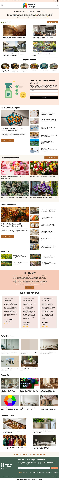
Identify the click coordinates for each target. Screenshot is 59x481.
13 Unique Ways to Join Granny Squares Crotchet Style (12, 129)
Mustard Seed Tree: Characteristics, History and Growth (19, 256)
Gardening (53, 71)
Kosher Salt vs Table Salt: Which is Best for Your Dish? (48, 225)
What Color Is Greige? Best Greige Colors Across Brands (43, 38)
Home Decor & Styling (24, 71)
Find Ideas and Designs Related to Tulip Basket (42, 176)
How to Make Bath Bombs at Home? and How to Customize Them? (49, 121)
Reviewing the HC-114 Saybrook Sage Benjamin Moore (8, 392)
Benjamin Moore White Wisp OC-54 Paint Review (28, 408)
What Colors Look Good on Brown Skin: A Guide (14, 448)
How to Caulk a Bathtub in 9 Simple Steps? (48, 128)
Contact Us (35, 472)
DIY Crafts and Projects (5, 71)
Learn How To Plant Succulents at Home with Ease (14, 197)
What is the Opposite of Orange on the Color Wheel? (9, 408)
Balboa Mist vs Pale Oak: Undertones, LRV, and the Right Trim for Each (10, 369)
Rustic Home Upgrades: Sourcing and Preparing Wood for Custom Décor (49, 135)
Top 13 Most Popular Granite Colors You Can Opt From (48, 246)
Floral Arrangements (14, 71)
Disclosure (55, 472)
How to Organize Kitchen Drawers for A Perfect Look (14, 431)
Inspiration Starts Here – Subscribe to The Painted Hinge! (13, 1)
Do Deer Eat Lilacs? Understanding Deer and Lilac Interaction (49, 263)
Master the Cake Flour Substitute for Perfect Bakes (48, 232)
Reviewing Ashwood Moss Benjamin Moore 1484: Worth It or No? (43, 448)
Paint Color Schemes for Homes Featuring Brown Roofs (48, 408)
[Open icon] (54, 1)
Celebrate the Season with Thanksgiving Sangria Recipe (12, 225)
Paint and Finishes (44, 70)
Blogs (30, 472)
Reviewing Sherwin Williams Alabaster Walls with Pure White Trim (48, 352)
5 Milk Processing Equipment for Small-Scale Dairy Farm (48, 210)
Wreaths (34, 71)
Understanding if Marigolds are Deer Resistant (20, 263)
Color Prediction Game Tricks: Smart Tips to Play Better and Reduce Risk (29, 392)
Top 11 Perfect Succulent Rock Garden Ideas (44, 54)
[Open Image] (29, 344)
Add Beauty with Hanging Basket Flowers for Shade (43, 197)
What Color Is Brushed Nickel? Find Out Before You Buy (44, 431)
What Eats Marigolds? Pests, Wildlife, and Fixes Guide (48, 256)
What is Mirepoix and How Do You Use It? (48, 217)
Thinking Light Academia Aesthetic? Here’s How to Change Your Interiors (47, 392)
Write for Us (41, 472)
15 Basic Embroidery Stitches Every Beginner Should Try (48, 113)
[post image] (35, 113)
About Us (25, 472)
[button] (2, 5)
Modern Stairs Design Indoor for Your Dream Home (14, 38)
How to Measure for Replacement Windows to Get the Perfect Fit (49, 150)
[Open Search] (57, 5)
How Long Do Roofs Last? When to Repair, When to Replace (47, 142)
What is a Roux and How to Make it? (48, 239)
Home (20, 472)
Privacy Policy (49, 472)
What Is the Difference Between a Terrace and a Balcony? (13, 54)
